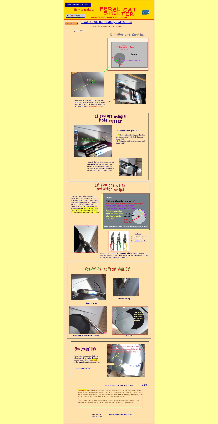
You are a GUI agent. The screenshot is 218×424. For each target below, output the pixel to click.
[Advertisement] (80, 47)
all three (138, 241)
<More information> (83, 368)
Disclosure (138, 234)
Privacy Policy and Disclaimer (120, 414)
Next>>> (144, 385)
